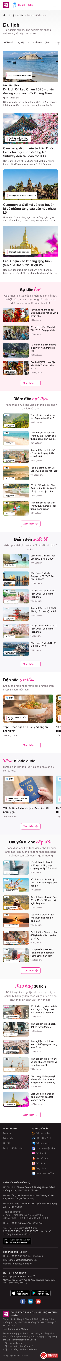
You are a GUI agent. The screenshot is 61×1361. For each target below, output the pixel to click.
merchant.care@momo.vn (23, 1259)
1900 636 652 (27, 1256)
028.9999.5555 (11, 1231)
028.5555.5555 (30, 1231)
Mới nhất (8, 42)
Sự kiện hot (23, 42)
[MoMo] (4, 15)
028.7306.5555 (28, 1228)
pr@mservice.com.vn (21, 1276)
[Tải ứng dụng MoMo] (20, 1293)
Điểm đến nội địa (42, 42)
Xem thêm (28, 383)
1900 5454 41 (19, 1223)
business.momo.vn (22, 1263)
